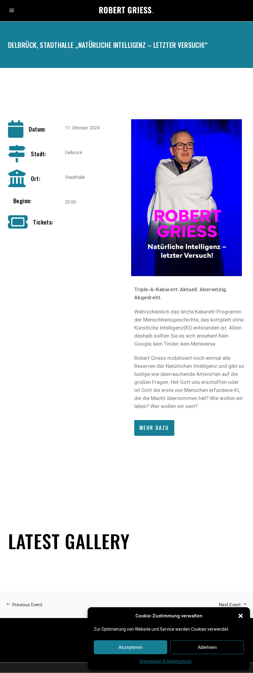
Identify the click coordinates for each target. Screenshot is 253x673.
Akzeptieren (130, 647)
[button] (241, 616)
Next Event (230, 605)
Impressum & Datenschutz (166, 661)
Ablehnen (207, 647)
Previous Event (27, 605)
